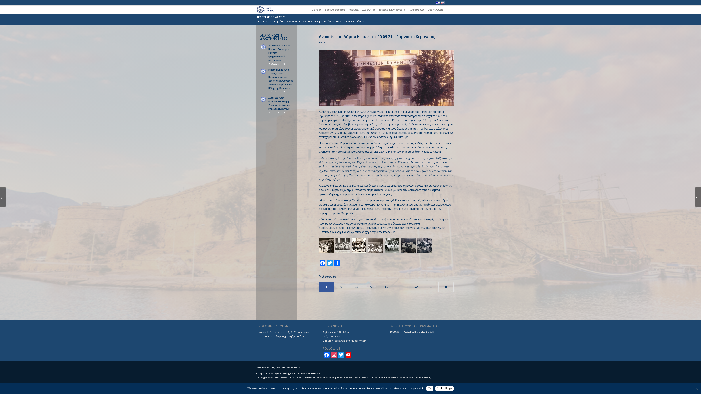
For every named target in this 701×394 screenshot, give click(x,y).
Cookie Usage (444, 388)
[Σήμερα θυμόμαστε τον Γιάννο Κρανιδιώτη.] (698, 197)
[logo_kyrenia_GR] (267, 10)
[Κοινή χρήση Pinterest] (371, 287)
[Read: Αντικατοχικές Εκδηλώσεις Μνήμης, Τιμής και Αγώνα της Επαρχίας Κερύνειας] (263, 99)
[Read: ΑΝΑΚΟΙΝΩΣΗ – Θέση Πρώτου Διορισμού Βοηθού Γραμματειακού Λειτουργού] (263, 47)
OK (430, 388)
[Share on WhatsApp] (356, 287)
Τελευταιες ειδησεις (270, 17)
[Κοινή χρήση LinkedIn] (386, 287)
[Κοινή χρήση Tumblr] (401, 287)
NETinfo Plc (315, 373)
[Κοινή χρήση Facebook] (326, 287)
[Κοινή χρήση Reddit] (431, 287)
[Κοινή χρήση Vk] (416, 287)
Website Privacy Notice (288, 367)
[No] (696, 389)
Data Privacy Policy (265, 367)
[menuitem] (316, 10)
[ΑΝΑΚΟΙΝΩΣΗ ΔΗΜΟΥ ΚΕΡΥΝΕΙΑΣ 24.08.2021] (3, 197)
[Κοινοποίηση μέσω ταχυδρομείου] (446, 287)
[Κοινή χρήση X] (341, 287)
